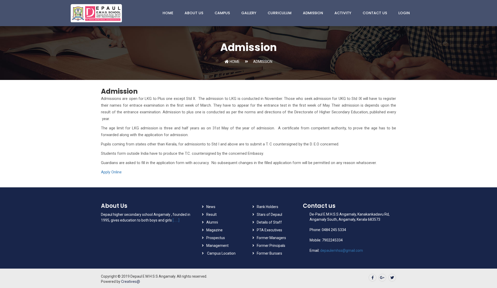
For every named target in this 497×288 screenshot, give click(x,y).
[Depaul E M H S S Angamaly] (113, 13)
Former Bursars (269, 253)
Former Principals (271, 245)
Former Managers (271, 238)
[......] (176, 220)
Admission (313, 13)
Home (168, 13)
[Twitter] (392, 278)
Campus (222, 13)
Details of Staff (269, 222)
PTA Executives (269, 230)
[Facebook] (372, 278)
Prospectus (215, 238)
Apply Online (111, 172)
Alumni (212, 222)
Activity (342, 13)
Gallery (248, 13)
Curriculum (279, 13)
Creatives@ (130, 281)
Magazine (214, 230)
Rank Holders (267, 207)
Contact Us (375, 13)
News (210, 207)
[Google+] (382, 278)
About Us (194, 13)
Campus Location (221, 253)
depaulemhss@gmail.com (341, 250)
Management (217, 245)
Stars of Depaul (269, 214)
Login (404, 13)
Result (211, 214)
